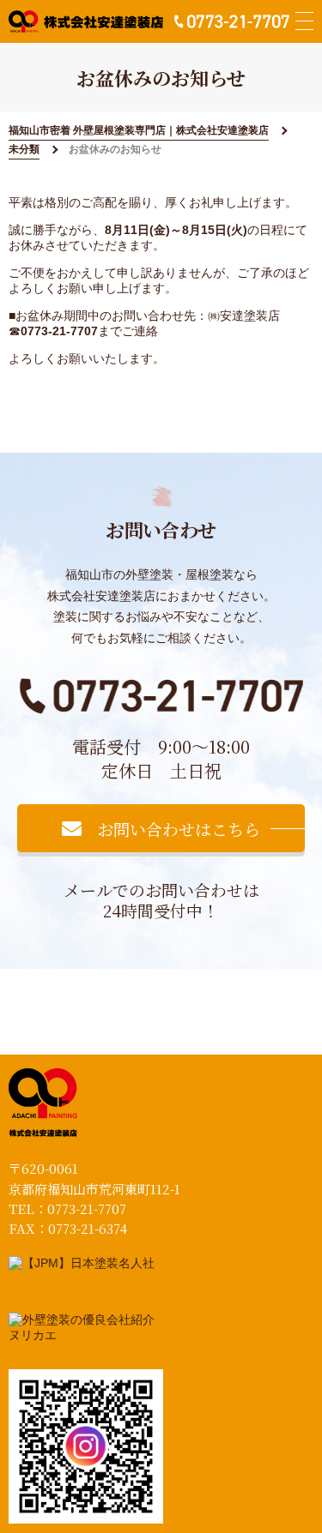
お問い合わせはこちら (178, 828)
